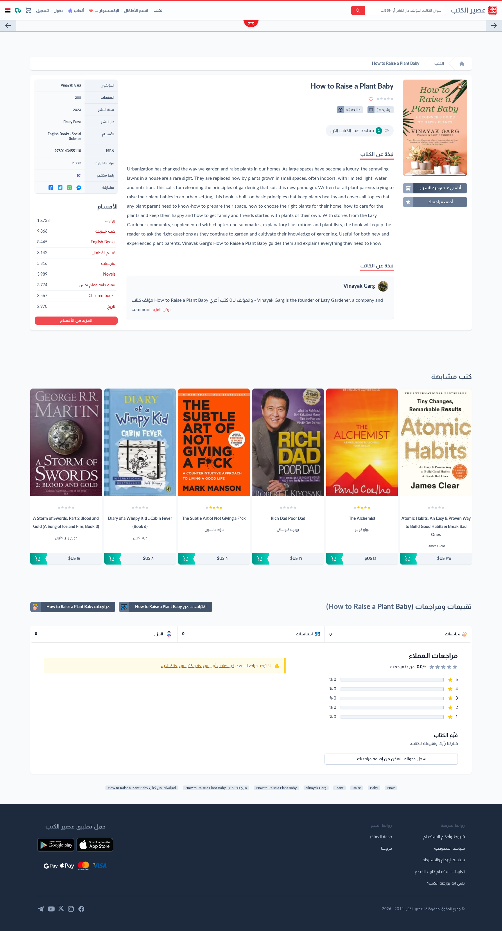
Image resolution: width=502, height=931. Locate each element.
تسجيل (42, 11)
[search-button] (358, 10)
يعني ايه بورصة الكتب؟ (446, 883)
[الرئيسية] (462, 63)
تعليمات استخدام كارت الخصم (440, 872)
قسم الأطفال (136, 11)
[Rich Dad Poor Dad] (288, 442)
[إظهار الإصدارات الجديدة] (251, 24)
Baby (374, 788)
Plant (339, 788)
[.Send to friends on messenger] (78, 187)
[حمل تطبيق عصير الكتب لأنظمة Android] (55, 845)
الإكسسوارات (106, 11)
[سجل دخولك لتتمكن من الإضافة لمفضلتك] (371, 99)
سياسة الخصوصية (449, 848)
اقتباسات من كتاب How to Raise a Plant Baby (142, 788)
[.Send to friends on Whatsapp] (69, 187)
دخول (58, 11)
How (391, 788)
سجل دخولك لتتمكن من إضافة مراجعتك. (391, 759)
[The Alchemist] (362, 442)
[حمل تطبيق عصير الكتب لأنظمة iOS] (94, 845)
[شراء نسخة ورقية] (436, 559)
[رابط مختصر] (59, 175)
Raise (357, 788)
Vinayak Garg (359, 286)
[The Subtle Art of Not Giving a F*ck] (214, 442)
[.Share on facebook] (51, 187)
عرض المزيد (162, 310)
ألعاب (79, 11)
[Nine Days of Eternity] (494, 25)
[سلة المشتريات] (28, 10)
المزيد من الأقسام (76, 321)
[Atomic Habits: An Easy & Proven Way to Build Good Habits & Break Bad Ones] (436, 442)
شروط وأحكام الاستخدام (444, 837)
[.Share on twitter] (60, 187)
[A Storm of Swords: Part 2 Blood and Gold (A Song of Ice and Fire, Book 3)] (66, 442)
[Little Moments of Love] (8, 25)
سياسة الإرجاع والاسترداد (444, 860)
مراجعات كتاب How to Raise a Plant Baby (216, 788)
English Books (58, 134)
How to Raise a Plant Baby (276, 788)
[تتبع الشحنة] (18, 10)
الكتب (158, 10)
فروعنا (386, 848)
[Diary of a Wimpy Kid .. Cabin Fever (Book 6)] (140, 442)
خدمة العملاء (381, 837)
